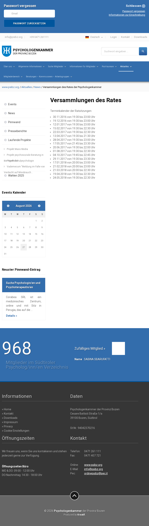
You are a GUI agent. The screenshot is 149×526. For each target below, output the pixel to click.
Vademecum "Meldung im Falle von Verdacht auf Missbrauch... (24, 167)
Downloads (140, 37)
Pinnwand (14, 122)
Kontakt (125, 37)
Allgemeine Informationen (30, 66)
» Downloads (9, 417)
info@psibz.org (14, 37)
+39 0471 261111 (39, 37)
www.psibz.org (10, 87)
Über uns (8, 66)
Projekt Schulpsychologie (20, 160)
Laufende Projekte (19, 140)
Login (113, 37)
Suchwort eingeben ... (116, 51)
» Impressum (10, 422)
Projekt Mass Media (17, 149)
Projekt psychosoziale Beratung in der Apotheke (23, 156)
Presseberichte (17, 131)
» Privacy (7, 426)
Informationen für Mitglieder (82, 66)
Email (15, 13)
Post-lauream (108, 66)
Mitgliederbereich (12, 76)
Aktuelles (124, 66)
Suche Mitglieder (55, 66)
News (37, 87)
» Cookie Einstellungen (15, 430)
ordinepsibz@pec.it (96, 473)
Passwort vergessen (133, 11)
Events (12, 104)
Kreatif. (81, 514)
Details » (11, 315)
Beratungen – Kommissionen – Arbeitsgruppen (47, 76)
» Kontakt (7, 413)
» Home (6, 409)
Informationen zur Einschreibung (127, 14)
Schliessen (133, 6)
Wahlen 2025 (16, 175)
